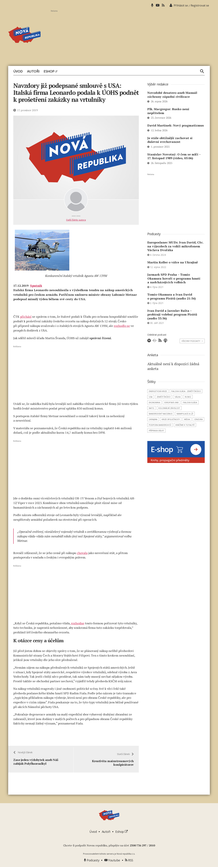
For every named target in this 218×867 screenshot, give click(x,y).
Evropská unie (171, 402)
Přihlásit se (181, 5)
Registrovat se (200, 5)
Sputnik (36, 285)
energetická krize (158, 391)
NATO (151, 408)
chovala (82, 553)
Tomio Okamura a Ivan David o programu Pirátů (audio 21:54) (171, 296)
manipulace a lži (185, 413)
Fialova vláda (190, 402)
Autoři (33, 71)
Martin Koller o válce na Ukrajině (172, 262)
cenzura (198, 419)
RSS (130, 860)
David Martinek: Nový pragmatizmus (175, 125)
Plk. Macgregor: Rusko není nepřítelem (168, 111)
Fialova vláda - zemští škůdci (186, 391)
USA (150, 397)
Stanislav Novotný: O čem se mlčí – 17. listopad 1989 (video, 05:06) (174, 156)
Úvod (18, 71)
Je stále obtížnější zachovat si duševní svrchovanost (169, 140)
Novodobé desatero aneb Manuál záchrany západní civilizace (172, 95)
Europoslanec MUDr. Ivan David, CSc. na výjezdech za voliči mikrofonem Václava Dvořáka (175, 246)
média (187, 419)
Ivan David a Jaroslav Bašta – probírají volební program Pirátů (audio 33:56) (172, 314)
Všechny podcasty (192, 341)
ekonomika (154, 402)
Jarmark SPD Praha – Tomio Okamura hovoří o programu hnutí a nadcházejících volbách (173, 278)
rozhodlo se (122, 326)
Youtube (113, 860)
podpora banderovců (160, 425)
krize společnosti (171, 419)
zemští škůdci (163, 397)
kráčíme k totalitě (184, 425)
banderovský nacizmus (160, 413)
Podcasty (92, 860)
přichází (26, 316)
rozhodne (77, 623)
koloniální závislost (169, 408)
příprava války (156, 430)
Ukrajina (153, 419)
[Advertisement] (130, 36)
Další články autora (76, 219)
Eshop (49, 71)
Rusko (188, 397)
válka (178, 397)
